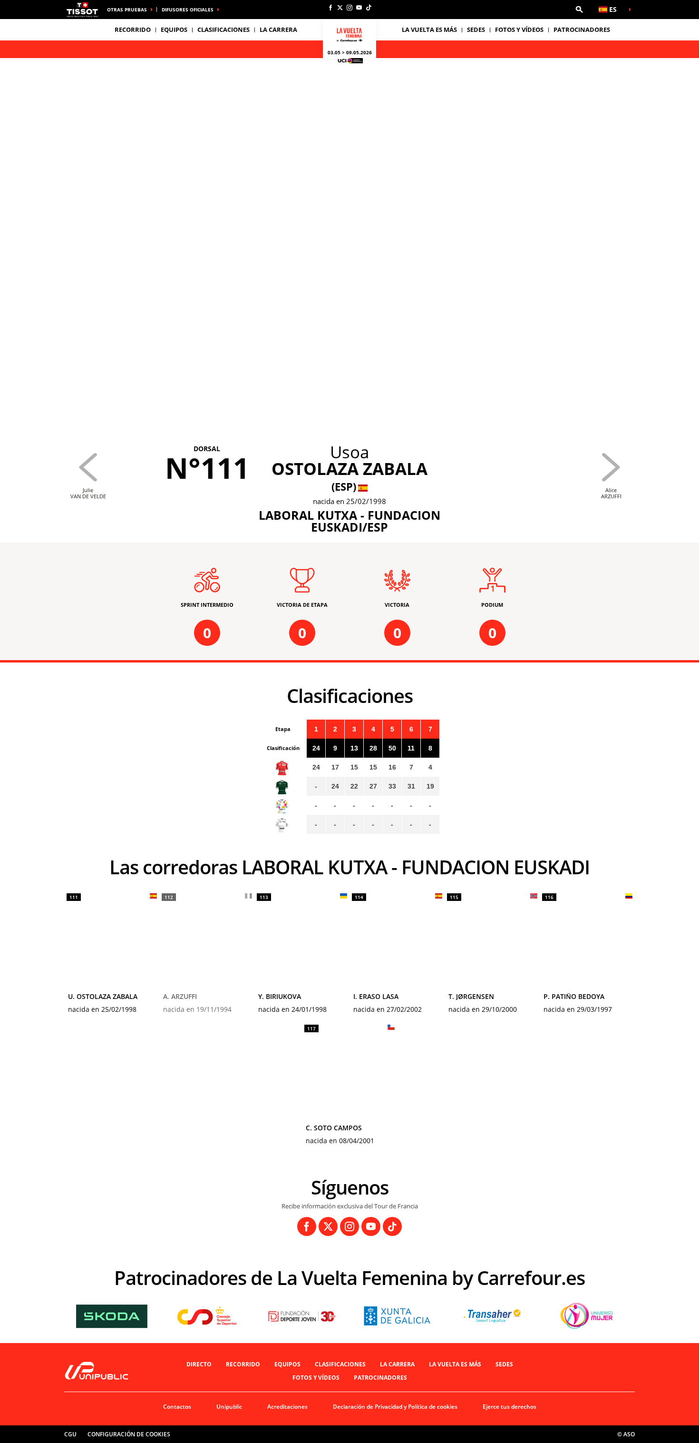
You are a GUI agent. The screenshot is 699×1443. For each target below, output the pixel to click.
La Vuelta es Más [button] (429, 29)
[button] (579, 9)
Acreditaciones (287, 1407)
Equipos (287, 1364)
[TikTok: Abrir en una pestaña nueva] (368, 7)
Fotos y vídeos (519, 29)
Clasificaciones (223, 29)
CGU (70, 1434)
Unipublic (229, 1407)
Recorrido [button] (133, 29)
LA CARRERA (397, 1364)
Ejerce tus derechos (509, 1407)
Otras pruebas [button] (127, 9)
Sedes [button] (476, 29)
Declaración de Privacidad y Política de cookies (395, 1407)
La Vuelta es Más (455, 1364)
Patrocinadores (581, 29)
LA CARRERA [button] (278, 29)
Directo (199, 1364)
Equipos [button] (174, 29)
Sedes (504, 1364)
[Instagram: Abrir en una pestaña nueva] (349, 7)
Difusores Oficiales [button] (188, 9)
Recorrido (243, 1364)
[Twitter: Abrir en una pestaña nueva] (340, 7)
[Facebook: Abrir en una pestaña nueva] (330, 7)
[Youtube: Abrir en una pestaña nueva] (359, 7)
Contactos (177, 1407)
